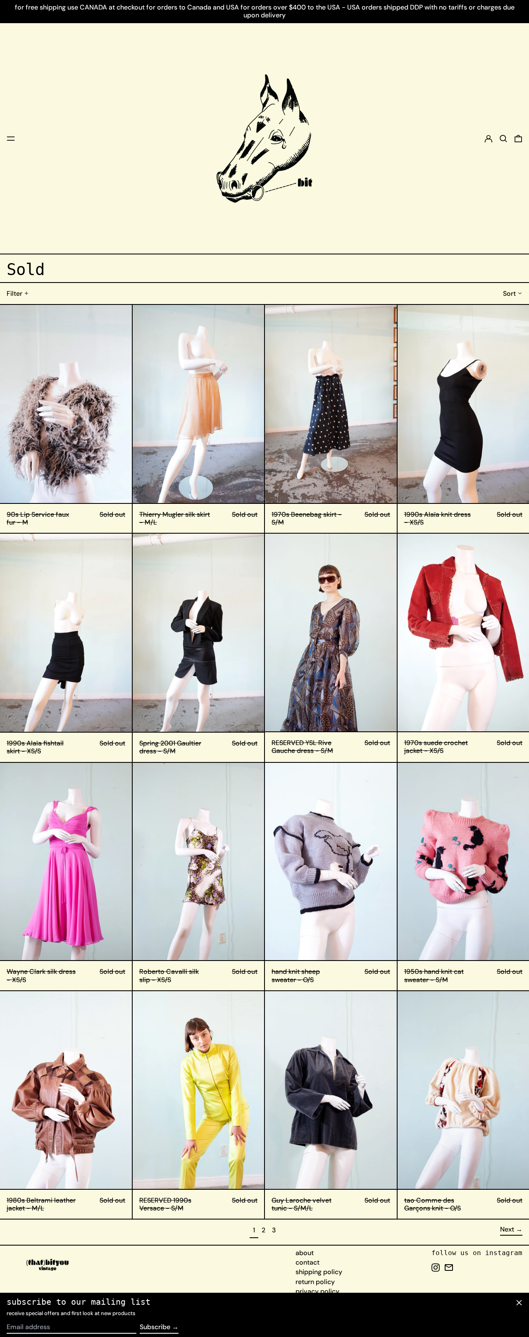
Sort (509, 293)
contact (307, 1262)
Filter (14, 293)
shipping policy (318, 1272)
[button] (503, 138)
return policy (315, 1281)
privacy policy (317, 1291)
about (304, 1252)
